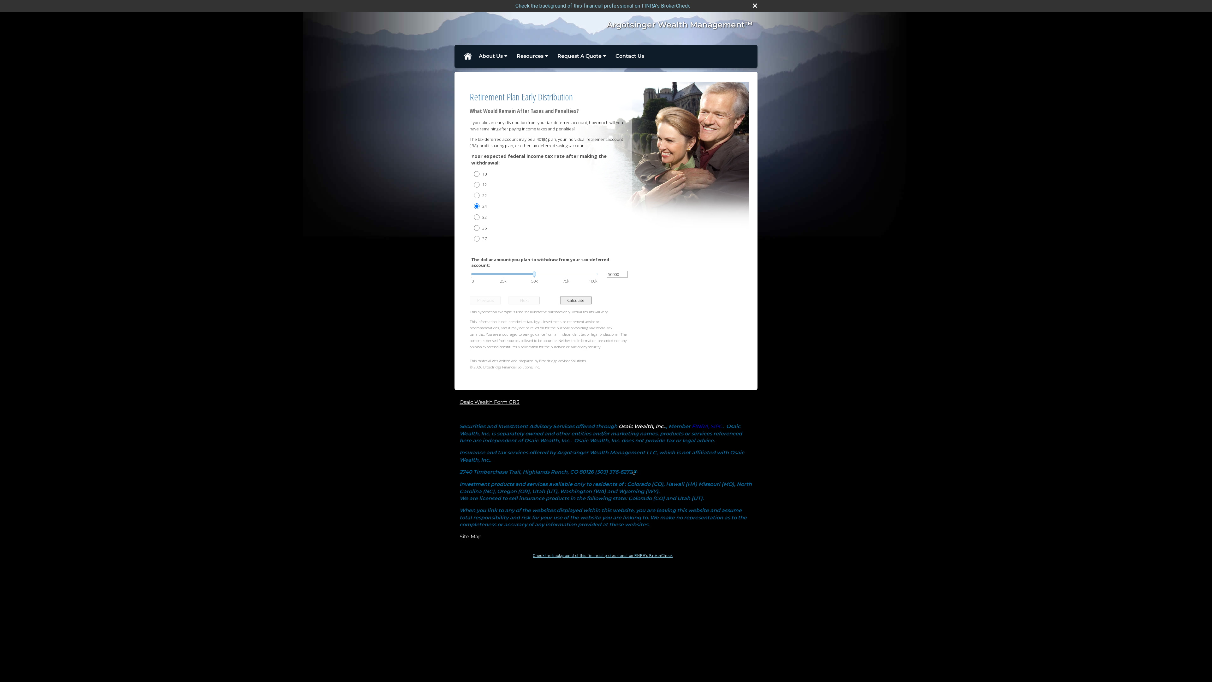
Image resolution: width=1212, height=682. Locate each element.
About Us (491, 56)
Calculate (576, 300)
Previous (485, 300)
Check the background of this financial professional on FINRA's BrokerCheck (602, 6)
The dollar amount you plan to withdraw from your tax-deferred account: (540, 262)
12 (484, 185)
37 (484, 239)
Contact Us (629, 56)
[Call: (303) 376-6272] (634, 472)
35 (484, 228)
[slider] (534, 274)
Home (467, 56)
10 (484, 174)
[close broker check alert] (755, 5)
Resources (530, 56)
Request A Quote (579, 56)
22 (484, 195)
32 (484, 217)
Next (524, 300)
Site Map (471, 537)
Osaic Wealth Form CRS (490, 402)
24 (484, 206)
